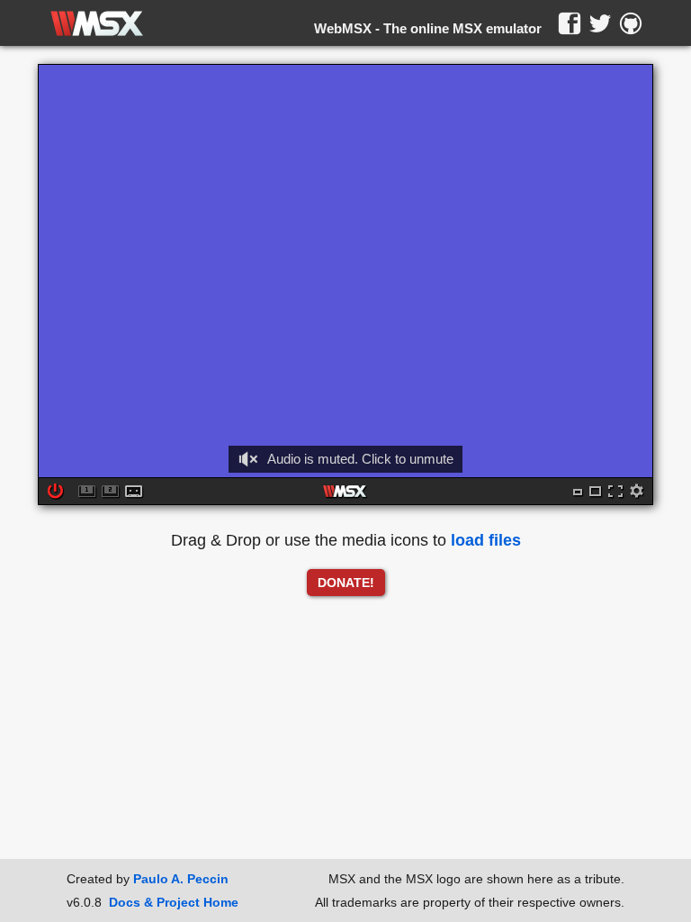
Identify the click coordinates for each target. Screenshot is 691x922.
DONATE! (346, 582)
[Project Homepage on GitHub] (630, 23)
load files (486, 540)
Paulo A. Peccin (181, 879)
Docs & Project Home (173, 902)
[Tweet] (600, 23)
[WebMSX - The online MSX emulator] (97, 23)
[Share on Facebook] (569, 23)
